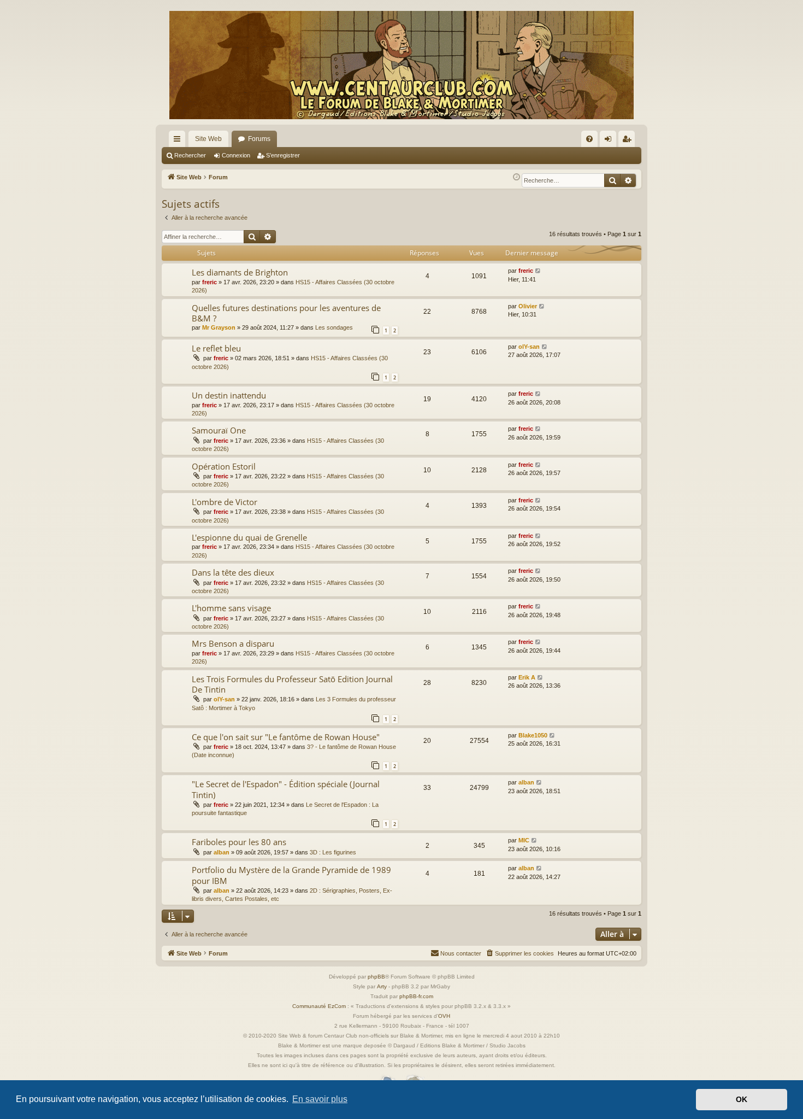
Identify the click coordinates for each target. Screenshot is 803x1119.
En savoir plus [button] (319, 1099)
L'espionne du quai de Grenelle (249, 537)
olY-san (529, 346)
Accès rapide (179, 141)
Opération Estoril (224, 466)
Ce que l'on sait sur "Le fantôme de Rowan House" (286, 736)
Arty (382, 986)
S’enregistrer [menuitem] (629, 141)
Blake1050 (532, 735)
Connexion (236, 155)
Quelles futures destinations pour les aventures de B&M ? (286, 313)
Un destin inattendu (229, 395)
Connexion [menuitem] (610, 141)
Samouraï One (219, 430)
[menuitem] (589, 139)
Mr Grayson (218, 327)
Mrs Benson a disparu (233, 643)
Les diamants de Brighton (240, 272)
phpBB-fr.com (416, 996)
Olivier (527, 306)
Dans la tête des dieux (233, 572)
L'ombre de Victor (224, 501)
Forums (259, 139)
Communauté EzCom (319, 1006)
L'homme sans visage (231, 607)
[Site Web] (401, 65)
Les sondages (334, 327)
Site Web (208, 139)
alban (526, 782)
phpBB (376, 977)
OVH (444, 1016)
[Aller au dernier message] (538, 271)
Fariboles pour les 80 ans (239, 841)
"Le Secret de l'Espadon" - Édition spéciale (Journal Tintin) (286, 789)
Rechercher (190, 155)
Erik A (526, 677)
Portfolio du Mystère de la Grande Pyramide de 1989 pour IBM (291, 875)
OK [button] (741, 1099)
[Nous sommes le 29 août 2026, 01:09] (516, 177)
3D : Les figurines (333, 852)
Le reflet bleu (216, 348)
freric (209, 282)
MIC (523, 840)
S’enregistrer (283, 155)
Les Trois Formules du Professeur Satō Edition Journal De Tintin (292, 684)
